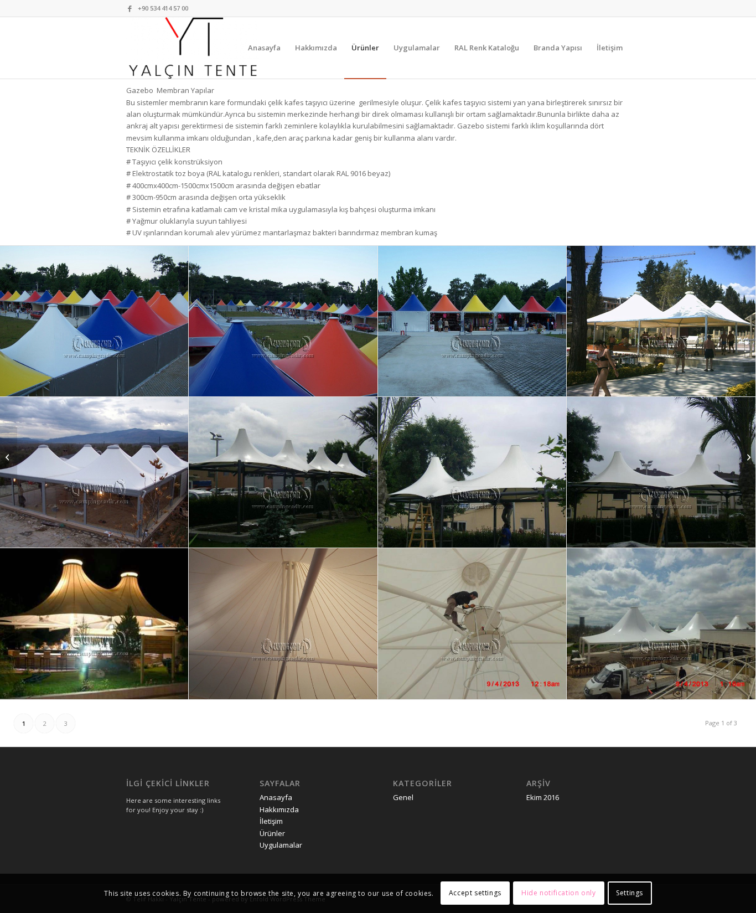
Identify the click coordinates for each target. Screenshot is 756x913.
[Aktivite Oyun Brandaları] (747, 456)
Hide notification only (558, 893)
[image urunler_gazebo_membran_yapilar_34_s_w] (472, 472)
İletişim (271, 821)
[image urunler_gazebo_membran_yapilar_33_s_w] (661, 472)
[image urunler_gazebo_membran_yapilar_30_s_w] (472, 623)
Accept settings (475, 893)
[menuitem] (264, 48)
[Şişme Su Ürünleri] (8, 456)
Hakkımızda (279, 809)
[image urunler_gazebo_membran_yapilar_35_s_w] (283, 472)
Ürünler (272, 833)
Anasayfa (276, 797)
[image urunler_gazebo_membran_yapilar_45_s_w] (472, 321)
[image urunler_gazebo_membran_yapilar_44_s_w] (661, 321)
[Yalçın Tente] (193, 48)
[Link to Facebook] (129, 8)
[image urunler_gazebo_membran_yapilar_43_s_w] (94, 472)
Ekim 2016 (542, 797)
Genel (403, 797)
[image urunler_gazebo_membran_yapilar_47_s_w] (94, 321)
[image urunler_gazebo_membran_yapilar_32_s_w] (94, 623)
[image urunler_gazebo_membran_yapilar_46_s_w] (283, 321)
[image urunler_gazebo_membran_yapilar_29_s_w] (661, 623)
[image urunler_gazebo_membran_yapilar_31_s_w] (283, 623)
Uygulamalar (281, 845)
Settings (629, 893)
